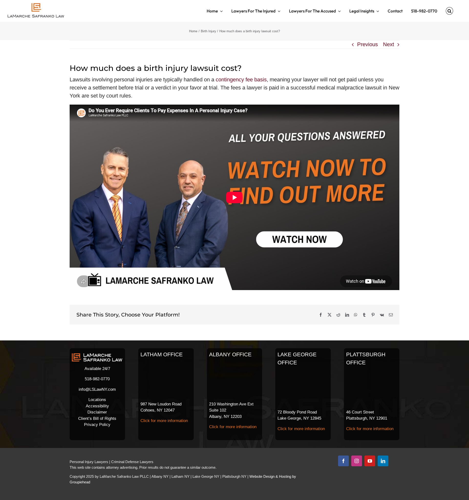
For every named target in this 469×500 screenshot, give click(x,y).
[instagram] (356, 461)
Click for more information (164, 420)
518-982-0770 (97, 379)
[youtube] (369, 461)
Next (388, 44)
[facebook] (343, 461)
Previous (367, 44)
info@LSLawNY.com (97, 389)
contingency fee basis (241, 79)
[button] (449, 11)
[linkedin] (383, 461)
